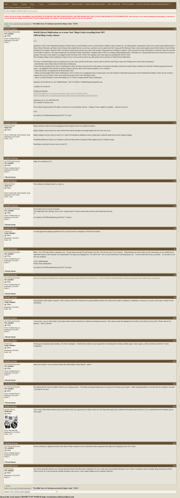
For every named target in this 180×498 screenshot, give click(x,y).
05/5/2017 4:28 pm (10, 340)
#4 (175, 181)
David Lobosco (9, 409)
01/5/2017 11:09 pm (11, 158)
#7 (175, 249)
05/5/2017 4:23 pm (10, 297)
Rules (32, 4)
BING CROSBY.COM (114, 4)
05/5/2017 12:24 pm (11, 206)
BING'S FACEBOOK (128, 4)
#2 (175, 123)
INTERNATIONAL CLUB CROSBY (59, 4)
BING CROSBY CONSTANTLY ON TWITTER (18, 7)
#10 (174, 318)
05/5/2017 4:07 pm (10, 249)
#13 (174, 384)
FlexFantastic (9, 469)
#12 (174, 361)
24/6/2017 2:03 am (10, 406)
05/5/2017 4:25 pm (10, 318)
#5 (175, 206)
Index (6, 4)
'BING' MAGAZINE (77, 4)
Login (41, 4)
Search (15, 4)
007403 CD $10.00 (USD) (61, 93)
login (29, 11)
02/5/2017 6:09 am (10, 181)
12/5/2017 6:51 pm (10, 384)
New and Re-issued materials (20, 24)
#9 (175, 297)
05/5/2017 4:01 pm (10, 228)
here (57, 184)
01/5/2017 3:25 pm (10, 123)
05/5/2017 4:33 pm (10, 361)
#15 (174, 443)
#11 (174, 340)
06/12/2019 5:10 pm (11, 466)
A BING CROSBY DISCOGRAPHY (95, 4)
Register (24, 4)
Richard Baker (9, 126)
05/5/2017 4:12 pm (10, 275)
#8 (175, 275)
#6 (175, 228)
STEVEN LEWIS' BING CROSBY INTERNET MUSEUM (153, 4)
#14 (174, 406)
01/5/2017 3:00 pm (10, 29)
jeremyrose (8, 231)
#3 (175, 158)
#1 (175, 29)
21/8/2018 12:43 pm (11, 443)
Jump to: (7, 492)
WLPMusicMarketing (12, 32)
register (34, 11)
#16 (174, 466)
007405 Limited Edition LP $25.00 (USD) (66, 95)
